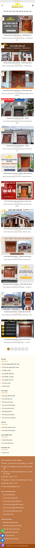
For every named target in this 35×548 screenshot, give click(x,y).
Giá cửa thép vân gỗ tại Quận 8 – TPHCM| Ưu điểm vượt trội (17, 256)
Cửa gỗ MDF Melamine (8, 373)
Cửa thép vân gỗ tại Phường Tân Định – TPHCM (17, 118)
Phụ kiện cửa (5, 452)
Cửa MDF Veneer (6, 370)
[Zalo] (2, 535)
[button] (2, 5)
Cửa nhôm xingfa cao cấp (8, 427)
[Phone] (2, 530)
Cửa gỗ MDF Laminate (8, 377)
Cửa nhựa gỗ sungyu (7, 402)
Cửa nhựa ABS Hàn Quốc (8, 396)
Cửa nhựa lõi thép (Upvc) (8, 405)
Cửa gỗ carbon (6, 386)
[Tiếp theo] (26, 349)
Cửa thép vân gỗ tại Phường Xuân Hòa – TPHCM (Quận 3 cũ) (17, 35)
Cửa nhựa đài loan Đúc (8, 408)
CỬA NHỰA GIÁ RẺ (7, 411)
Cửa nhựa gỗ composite (8, 414)
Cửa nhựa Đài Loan (7, 399)
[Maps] (2, 545)
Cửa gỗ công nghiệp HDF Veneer (10, 367)
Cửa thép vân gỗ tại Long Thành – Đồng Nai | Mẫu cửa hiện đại (17, 173)
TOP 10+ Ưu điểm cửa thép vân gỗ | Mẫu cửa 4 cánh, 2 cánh (17, 201)
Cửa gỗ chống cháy (7, 440)
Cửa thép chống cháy (7, 443)
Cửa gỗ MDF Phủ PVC (7, 380)
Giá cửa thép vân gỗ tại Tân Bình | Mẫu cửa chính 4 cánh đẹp (17, 228)
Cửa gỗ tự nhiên (6, 383)
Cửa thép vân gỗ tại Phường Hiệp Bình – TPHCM (17, 145)
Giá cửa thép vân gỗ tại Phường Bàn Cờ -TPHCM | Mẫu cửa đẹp (17, 90)
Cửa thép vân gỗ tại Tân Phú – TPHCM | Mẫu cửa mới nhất (17, 311)
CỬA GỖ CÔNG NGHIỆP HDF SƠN (10, 364)
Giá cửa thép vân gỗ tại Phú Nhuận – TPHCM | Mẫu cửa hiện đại (17, 284)
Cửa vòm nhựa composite (8, 418)
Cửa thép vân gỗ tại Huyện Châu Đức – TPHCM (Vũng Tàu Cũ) (17, 62)
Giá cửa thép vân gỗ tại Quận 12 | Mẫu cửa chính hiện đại (17, 339)
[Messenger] (2, 540)
